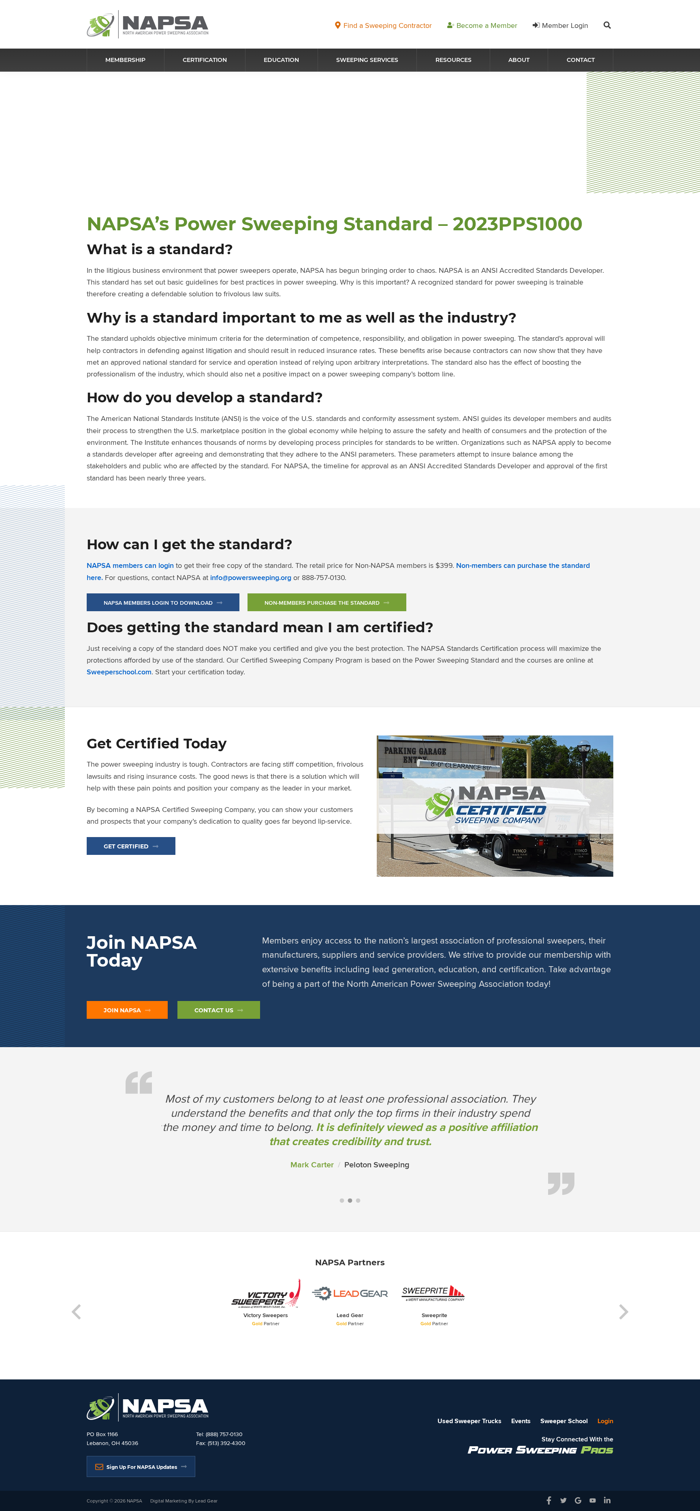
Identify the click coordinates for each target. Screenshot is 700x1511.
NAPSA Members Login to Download (158, 603)
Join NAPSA (122, 1010)
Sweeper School (564, 1421)
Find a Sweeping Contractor (388, 25)
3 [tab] (358, 1201)
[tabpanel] (350, 1136)
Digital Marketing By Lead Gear (184, 1500)
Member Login (565, 25)
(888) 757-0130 (224, 1434)
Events (521, 1421)
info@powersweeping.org (250, 577)
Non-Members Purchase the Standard (322, 603)
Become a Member (487, 25)
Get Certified (126, 846)
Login (605, 1421)
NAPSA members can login (130, 565)
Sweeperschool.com (119, 672)
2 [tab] (350, 1201)
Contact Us (213, 1010)
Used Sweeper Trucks (470, 1421)
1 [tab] (342, 1201)
